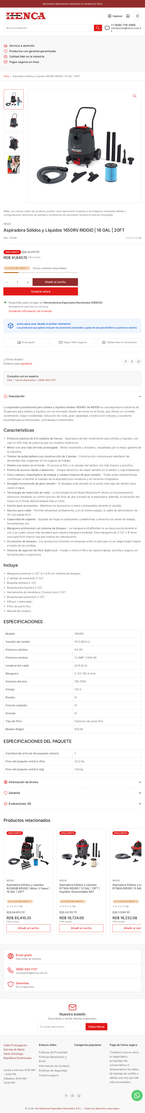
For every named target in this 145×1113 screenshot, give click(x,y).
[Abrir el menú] (137, 16)
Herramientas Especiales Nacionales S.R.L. (58, 1108)
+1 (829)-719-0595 (123, 25)
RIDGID (7, 223)
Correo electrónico (25, 380)
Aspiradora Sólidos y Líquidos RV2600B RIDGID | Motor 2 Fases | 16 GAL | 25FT (28, 888)
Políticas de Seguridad (53, 1070)
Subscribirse (96, 1026)
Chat (10, 380)
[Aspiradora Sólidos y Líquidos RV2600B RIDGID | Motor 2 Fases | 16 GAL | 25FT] (28, 853)
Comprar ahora (40, 291)
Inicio (6, 76)
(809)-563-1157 (47, 380)
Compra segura (48, 1075)
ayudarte (26, 363)
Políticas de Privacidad (53, 1052)
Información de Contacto (54, 1066)
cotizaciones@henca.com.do (126, 29)
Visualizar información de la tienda (30, 311)
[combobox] (53, 28)
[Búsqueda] (98, 28)
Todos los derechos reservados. (102, 1108)
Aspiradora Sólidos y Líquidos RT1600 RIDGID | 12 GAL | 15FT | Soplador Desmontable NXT (79, 888)
